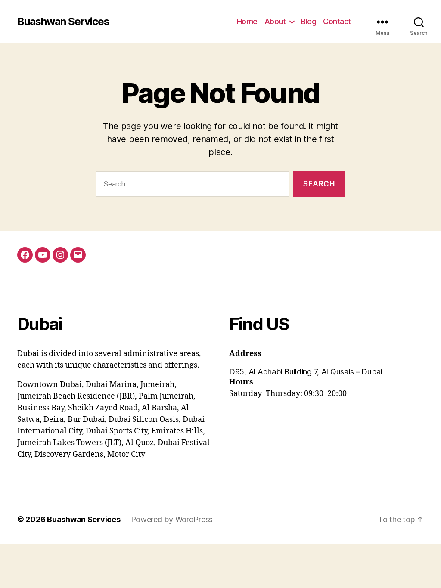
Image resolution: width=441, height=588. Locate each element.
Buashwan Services (63, 21)
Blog (308, 21)
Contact (337, 21)
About (275, 21)
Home (247, 21)
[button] (326, 371)
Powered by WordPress (172, 519)
